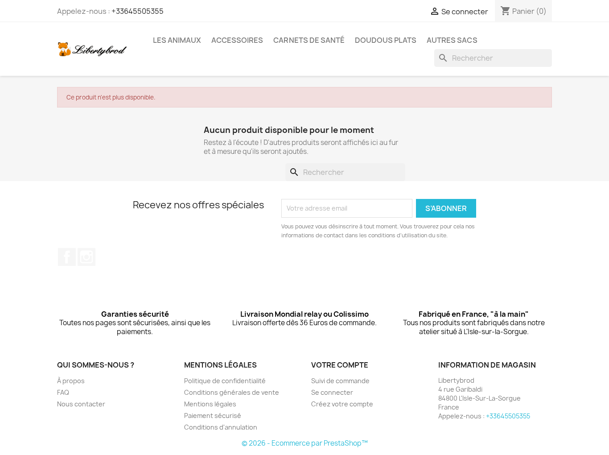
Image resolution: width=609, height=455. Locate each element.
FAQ (63, 392)
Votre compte (339, 365)
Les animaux (177, 40)
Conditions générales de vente (231, 392)
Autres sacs (452, 40)
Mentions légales (210, 404)
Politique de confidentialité (225, 380)
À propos (71, 380)
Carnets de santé (309, 40)
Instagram (86, 257)
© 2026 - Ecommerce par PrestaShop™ (305, 443)
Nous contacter (81, 404)
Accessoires (237, 40)
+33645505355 (137, 11)
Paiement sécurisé (212, 415)
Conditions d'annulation (220, 427)
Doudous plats (385, 40)
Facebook (67, 257)
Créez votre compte (342, 404)
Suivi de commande (340, 380)
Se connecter (332, 392)
